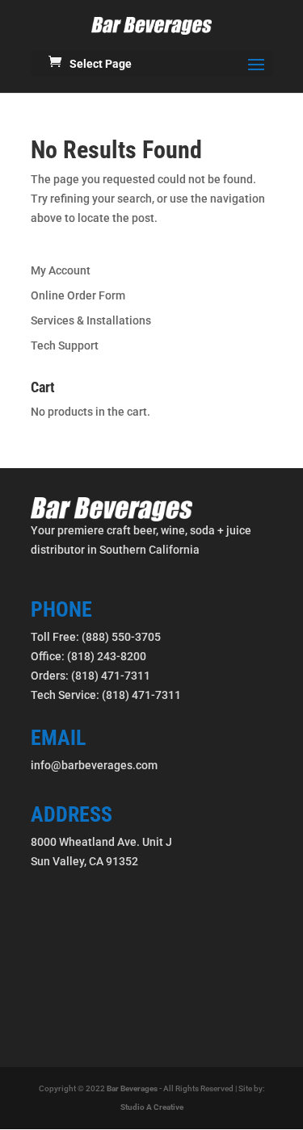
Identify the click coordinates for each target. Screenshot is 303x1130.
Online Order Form (78, 295)
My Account (60, 270)
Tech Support (65, 345)
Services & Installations (91, 320)
